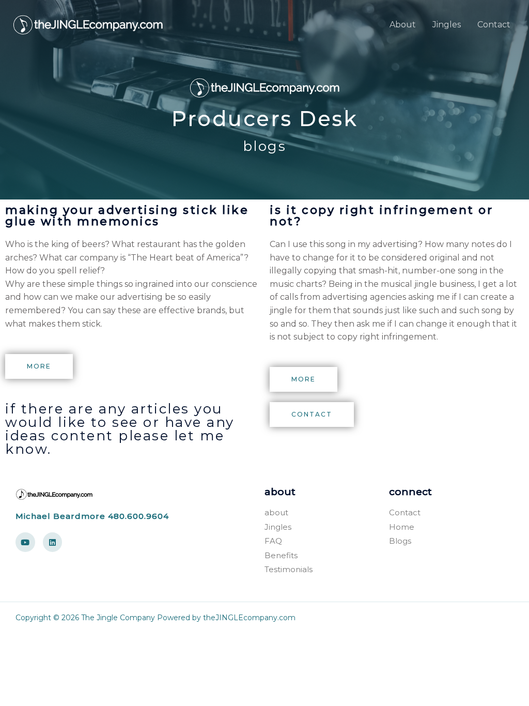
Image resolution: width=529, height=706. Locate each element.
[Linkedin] (53, 542)
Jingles (446, 24)
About (403, 24)
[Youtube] (25, 542)
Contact (493, 24)
